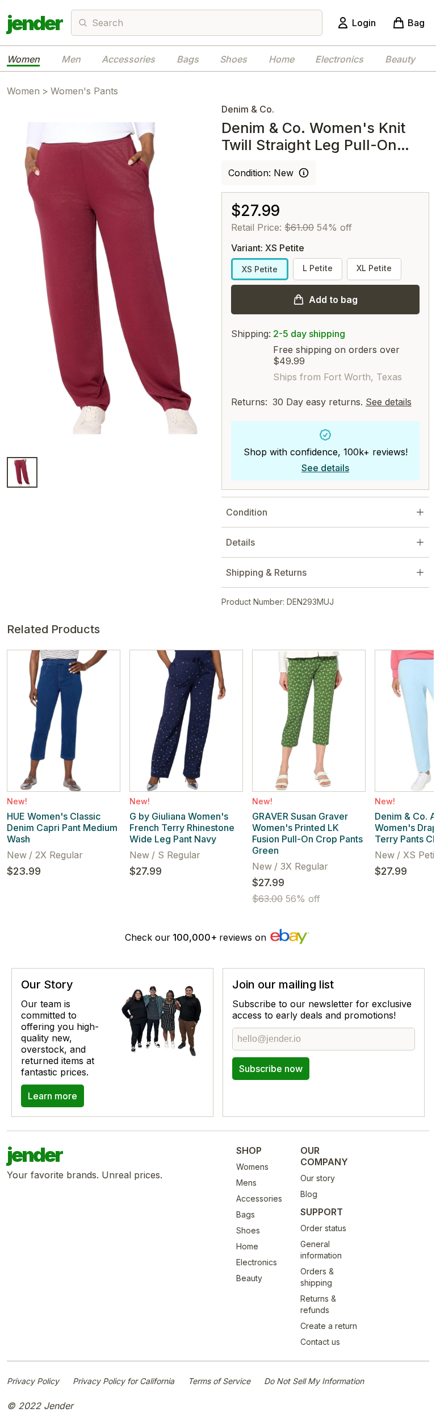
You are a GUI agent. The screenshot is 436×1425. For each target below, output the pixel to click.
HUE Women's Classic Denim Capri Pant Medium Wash (62, 828)
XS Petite (260, 269)
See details (389, 402)
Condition (246, 512)
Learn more (52, 1096)
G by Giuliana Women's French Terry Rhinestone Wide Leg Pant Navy (181, 828)
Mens (246, 1182)
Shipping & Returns (266, 572)
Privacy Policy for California (123, 1381)
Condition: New (261, 172)
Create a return (328, 1326)
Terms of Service (219, 1381)
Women (23, 59)
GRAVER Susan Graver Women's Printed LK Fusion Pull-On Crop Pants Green (307, 833)
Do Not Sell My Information (314, 1381)
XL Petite (374, 268)
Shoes (233, 59)
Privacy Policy (33, 1381)
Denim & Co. (247, 109)
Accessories (128, 59)
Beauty (400, 59)
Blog (308, 1194)
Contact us (320, 1342)
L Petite (318, 268)
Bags (188, 59)
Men (71, 59)
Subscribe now (271, 1068)
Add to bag (333, 299)
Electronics (339, 59)
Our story (317, 1178)
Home (281, 59)
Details (240, 542)
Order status (323, 1228)
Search (107, 22)
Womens (252, 1166)
